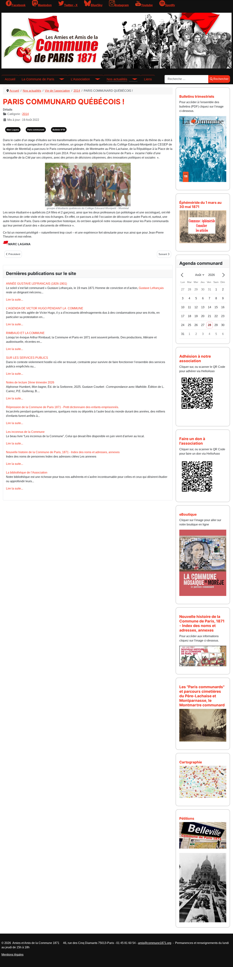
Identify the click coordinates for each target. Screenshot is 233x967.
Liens (148, 79)
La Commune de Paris (38, 79)
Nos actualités (117, 79)
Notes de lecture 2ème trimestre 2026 (30, 382)
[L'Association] (95, 79)
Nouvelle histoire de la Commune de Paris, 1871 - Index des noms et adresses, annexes (63, 452)
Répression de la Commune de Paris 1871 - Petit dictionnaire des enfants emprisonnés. (62, 407)
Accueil (10, 79)
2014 (25, 114)
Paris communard (35, 130)
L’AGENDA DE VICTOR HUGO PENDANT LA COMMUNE (44, 308)
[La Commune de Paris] (59, 79)
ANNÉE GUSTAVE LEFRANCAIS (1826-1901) (36, 283)
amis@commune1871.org (154, 942)
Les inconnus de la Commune (25, 431)
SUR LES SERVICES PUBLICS (27, 357)
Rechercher (220, 78)
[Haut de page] (226, 960)
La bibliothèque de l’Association (26, 472)
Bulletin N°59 (59, 130)
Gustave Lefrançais (151, 288)
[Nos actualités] (132, 79)
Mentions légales (12, 954)
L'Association (80, 79)
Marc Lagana (13, 130)
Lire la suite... (14, 299)
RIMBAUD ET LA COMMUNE (25, 333)
